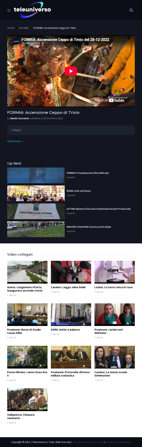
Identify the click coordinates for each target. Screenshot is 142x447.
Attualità (24, 28)
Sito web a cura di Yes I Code (88, 442)
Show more (14, 141)
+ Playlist (16, 130)
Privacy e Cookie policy (118, 442)
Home (10, 28)
